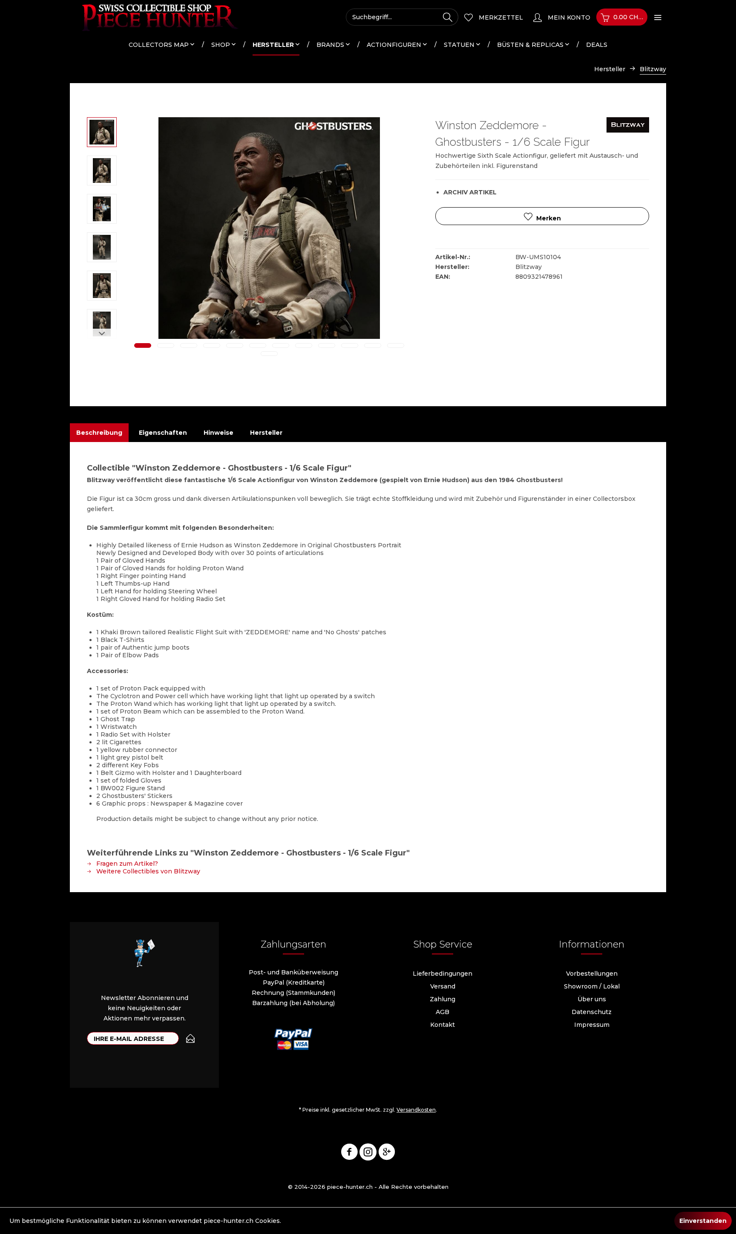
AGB (442, 1012)
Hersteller (266, 432)
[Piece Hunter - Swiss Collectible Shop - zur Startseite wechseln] (155, 17)
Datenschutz (592, 1012)
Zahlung (442, 999)
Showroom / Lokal (592, 986)
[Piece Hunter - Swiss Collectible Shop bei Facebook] (349, 1153)
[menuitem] (402, 17)
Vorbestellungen (592, 973)
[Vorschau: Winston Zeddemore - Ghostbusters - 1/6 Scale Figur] (102, 132)
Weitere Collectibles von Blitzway (147, 871)
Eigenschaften (163, 432)
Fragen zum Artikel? (126, 863)
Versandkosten (416, 1110)
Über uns (592, 999)
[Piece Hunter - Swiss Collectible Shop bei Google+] (386, 1153)
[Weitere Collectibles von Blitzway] (628, 132)
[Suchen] (447, 17)
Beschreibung (99, 432)
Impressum (592, 1025)
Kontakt (442, 1025)
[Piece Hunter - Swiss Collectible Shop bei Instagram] (368, 1153)
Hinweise (218, 432)
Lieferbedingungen (442, 973)
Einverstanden (703, 1221)
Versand (442, 986)
